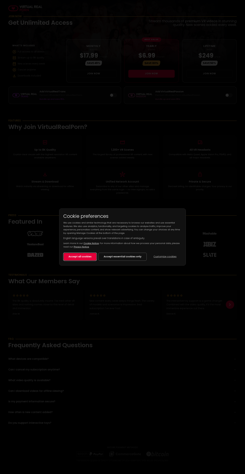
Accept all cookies (80, 256)
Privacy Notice (81, 246)
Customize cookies (165, 256)
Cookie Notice (91, 243)
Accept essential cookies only (123, 256)
